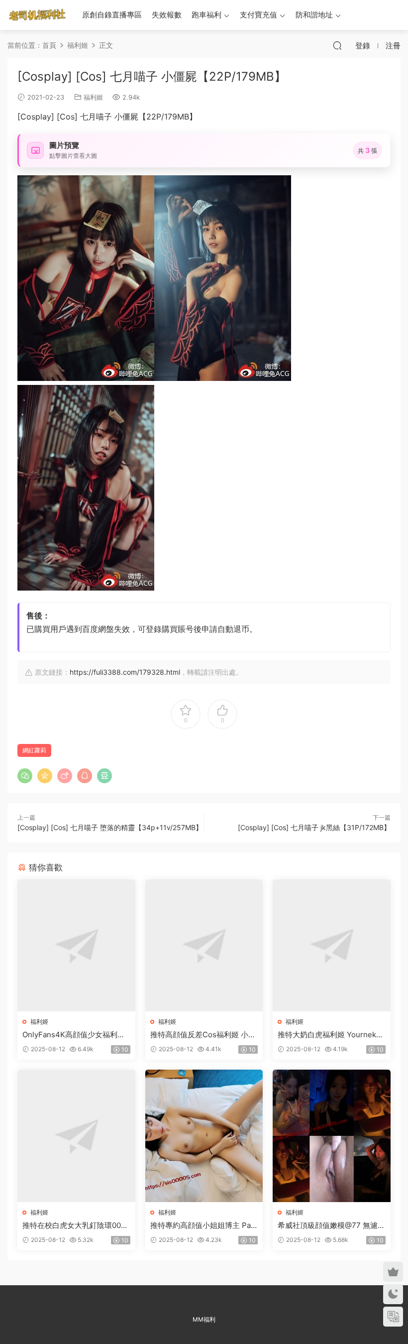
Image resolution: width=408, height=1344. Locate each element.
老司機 (37, 15)
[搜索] (337, 45)
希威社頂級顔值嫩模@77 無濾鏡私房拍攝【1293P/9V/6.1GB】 (331, 1225)
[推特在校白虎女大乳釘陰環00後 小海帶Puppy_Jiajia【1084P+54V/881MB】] (76, 1136)
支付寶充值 (258, 14)
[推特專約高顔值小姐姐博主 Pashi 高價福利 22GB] (204, 1136)
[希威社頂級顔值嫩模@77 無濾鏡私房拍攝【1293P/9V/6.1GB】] (332, 1136)
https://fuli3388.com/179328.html (125, 672)
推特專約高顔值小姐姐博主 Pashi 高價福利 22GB (202, 1225)
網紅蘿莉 (34, 750)
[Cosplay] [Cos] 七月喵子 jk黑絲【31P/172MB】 (314, 827)
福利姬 (93, 97)
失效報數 (167, 14)
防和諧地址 (314, 14)
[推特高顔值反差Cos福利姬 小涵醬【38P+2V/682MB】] (204, 945)
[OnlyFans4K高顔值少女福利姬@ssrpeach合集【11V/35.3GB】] (76, 945)
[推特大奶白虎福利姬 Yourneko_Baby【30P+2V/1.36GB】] (332, 945)
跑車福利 (206, 14)
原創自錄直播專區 (112, 14)
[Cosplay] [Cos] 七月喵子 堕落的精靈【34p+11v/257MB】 (110, 827)
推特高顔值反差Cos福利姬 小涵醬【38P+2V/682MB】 (203, 1035)
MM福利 (204, 1319)
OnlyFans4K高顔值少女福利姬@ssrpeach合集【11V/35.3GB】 (73, 1035)
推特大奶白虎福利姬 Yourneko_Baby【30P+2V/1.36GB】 (331, 1035)
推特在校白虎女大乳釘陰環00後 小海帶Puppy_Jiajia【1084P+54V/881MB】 (75, 1225)
